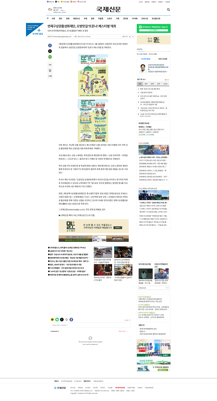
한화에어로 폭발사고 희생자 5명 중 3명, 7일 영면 (155, 166)
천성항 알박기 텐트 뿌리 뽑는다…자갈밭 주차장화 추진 (102, 262)
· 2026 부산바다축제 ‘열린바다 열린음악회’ (152, 334)
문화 (92, 18)
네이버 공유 (49, 57)
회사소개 (72, 388)
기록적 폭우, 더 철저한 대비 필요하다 (150, 299)
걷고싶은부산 (77, 381)
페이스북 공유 (49, 45)
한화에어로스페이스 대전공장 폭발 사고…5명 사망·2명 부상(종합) (160, 180)
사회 (53, 18)
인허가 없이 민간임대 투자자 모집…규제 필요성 (153, 307)
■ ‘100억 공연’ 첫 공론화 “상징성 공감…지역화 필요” (67, 271)
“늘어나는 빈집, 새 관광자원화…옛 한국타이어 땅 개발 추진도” (161, 283)
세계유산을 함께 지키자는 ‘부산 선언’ (150, 301)
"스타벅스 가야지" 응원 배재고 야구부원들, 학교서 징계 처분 (158, 209)
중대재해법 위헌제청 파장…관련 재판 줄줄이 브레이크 (156, 163)
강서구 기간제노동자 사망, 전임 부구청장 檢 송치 (155, 160)
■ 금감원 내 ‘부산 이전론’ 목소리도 (60, 251)
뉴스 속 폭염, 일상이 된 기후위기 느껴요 (151, 315)
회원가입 (147, 2)
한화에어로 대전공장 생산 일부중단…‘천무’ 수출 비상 (156, 176)
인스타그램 (83, 2)
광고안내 (87, 388)
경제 (67, 18)
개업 (147, 129)
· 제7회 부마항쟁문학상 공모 (148, 329)
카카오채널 (66, 2)
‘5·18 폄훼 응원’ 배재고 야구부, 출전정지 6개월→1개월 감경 (159, 219)
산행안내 (141, 132)
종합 (139, 84)
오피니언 (144, 18)
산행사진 (156, 132)
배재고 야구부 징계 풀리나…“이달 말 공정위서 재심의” (157, 225)
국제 (85, 18)
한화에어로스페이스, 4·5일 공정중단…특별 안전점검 (156, 170)
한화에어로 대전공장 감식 (147, 173)
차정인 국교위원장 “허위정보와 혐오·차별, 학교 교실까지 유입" (159, 216)
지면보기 (153, 2)
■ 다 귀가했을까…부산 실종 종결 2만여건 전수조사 (66, 268)
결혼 (151, 129)
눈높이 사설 (144, 297)
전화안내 (80, 388)
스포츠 (109, 18)
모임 (143, 129)
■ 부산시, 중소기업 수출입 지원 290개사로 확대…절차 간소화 (69, 261)
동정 (159, 129)
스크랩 (49, 76)
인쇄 (49, 65)
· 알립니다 (142, 331)
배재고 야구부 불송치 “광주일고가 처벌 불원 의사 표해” (157, 222)
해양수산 (76, 18)
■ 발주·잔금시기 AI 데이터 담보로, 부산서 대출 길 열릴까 (68, 254)
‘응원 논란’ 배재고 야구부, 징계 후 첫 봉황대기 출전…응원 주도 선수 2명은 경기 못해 (166, 206)
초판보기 (160, 2)
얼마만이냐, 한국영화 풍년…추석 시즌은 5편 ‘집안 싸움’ (122, 262)
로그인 (141, 2)
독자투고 (102, 388)
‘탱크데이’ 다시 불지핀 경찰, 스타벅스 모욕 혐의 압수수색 (157, 212)
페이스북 (51, 2)
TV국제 (134, 18)
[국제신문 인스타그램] (86, 215)
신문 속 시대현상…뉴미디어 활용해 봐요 (151, 317)
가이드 (142, 134)
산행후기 (148, 132)
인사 (140, 129)
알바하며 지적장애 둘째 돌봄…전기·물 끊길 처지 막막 (145, 283)
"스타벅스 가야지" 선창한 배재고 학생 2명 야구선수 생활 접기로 (160, 202)
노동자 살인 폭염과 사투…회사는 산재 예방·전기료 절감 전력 (159, 157)
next (169, 347)
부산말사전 (156, 18)
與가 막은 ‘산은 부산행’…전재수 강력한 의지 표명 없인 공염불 (158, 309)
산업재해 (144, 143)
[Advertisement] (154, 245)
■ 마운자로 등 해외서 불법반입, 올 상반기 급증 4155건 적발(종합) (71, 275)
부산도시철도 (153, 54)
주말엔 (100, 18)
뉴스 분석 (144, 305)
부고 (162, 129)
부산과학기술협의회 (66, 381)
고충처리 (139, 388)
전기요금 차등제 (142, 54)
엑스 (58, 2)
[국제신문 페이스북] (69, 215)
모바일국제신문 (149, 388)
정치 (60, 18)
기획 (117, 18)
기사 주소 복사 (49, 70)
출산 (155, 129)
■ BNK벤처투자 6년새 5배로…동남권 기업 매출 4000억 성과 (69, 258)
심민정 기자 (50, 36)
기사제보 (110, 388)
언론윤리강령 (131, 388)
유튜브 (74, 2)
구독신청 (167, 2)
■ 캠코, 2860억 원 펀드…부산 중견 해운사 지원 (64, 264)
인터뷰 (125, 18)
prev (138, 347)
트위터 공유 (49, 51)
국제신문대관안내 (98, 381)
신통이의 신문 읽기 (146, 313)
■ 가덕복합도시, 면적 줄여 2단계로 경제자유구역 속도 (67, 247)
